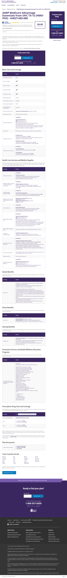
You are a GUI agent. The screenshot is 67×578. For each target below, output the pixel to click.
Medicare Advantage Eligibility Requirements (34, 539)
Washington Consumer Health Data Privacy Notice (43, 520)
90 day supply (33, 414)
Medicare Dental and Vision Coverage (33, 532)
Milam (3, 463)
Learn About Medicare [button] (11, 5)
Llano (25, 461)
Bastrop (4, 457)
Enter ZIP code (17, 55)
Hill (14, 461)
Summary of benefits (21, 446)
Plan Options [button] (4, 5)
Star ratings (19, 448)
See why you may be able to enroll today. (32, 48)
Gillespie (26, 459)
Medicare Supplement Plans (13, 536)
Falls (14, 459)
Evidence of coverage (21, 447)
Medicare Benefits (51, 536)
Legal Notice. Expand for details (9, 576)
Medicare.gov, (16, 565)
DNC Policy (18, 522)
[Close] (64, 576)
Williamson (26, 463)
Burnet (36, 457)
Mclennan (37, 461)
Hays (3, 461)
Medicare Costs (51, 534)
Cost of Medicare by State (31, 534)
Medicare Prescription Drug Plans (14, 534)
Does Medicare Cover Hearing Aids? (33, 541)
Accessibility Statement (26, 522)
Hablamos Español (57, 40)
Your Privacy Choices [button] (25, 520)
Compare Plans (23, 5)
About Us (9, 520)
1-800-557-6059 (54, 2)
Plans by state (51, 532)
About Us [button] (17, 5)
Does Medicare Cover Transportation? (33, 536)
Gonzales (37, 459)
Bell (14, 457)
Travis (14, 463)
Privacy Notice (16, 520)
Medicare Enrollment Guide (53, 541)
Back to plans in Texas (8, 472)
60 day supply (27, 414)
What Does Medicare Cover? (54, 539)
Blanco (25, 457)
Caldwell (4, 459)
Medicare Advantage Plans (12, 532)
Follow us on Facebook (14, 524)
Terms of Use (11, 522)
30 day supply (21, 414)
